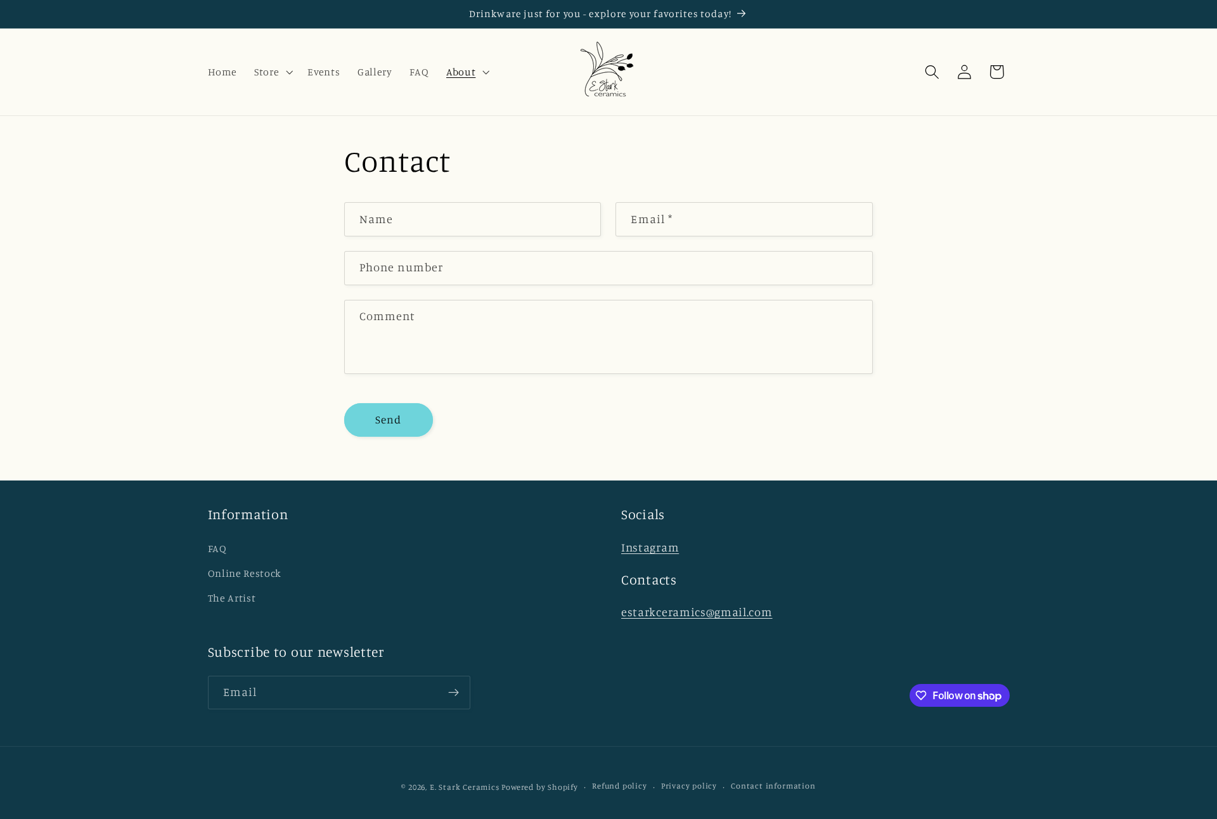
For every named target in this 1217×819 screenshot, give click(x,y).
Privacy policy (689, 786)
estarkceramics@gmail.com (697, 611)
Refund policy (619, 786)
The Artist (232, 597)
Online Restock (245, 572)
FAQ (217, 547)
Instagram (650, 546)
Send (388, 419)
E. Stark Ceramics (464, 787)
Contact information (773, 786)
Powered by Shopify (539, 787)
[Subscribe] (453, 693)
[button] (272, 71)
